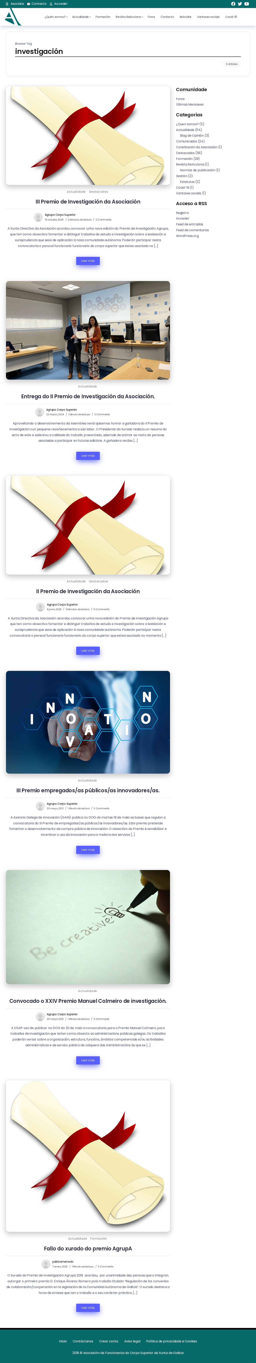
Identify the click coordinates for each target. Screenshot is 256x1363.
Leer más (88, 261)
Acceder (182, 218)
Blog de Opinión (192, 135)
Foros (180, 98)
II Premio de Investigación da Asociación (88, 591)
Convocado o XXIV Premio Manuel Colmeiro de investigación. (88, 1001)
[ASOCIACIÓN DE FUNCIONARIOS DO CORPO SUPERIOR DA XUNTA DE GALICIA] (13, 16)
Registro (182, 212)
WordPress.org (187, 235)
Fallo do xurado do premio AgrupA (88, 1248)
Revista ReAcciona (190, 164)
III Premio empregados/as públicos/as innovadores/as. (88, 790)
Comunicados (186, 141)
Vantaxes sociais (188, 193)
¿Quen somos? (187, 124)
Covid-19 (182, 187)
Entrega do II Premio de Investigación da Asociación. (88, 396)
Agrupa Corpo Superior (60, 215)
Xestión (181, 175)
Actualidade (76, 192)
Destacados (98, 192)
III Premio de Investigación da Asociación (88, 201)
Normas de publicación (197, 170)
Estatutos (187, 181)
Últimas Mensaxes (190, 104)
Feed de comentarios (192, 230)
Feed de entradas (189, 224)
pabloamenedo (63, 1262)
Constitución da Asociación (196, 147)
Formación (98, 1239)
